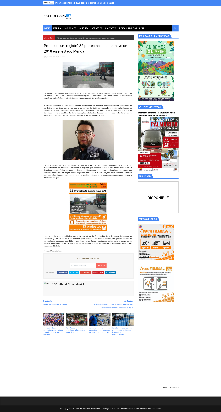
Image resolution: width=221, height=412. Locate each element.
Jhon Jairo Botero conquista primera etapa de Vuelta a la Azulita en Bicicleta (53, 331)
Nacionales (70, 28)
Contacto (110, 28)
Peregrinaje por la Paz (132, 28)
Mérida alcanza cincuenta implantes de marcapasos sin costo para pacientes (92, 3)
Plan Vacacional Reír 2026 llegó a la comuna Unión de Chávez (75, 330)
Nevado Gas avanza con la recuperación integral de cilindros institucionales (122, 331)
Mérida (57, 28)
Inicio (47, 28)
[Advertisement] (158, 328)
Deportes (97, 28)
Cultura (84, 28)
